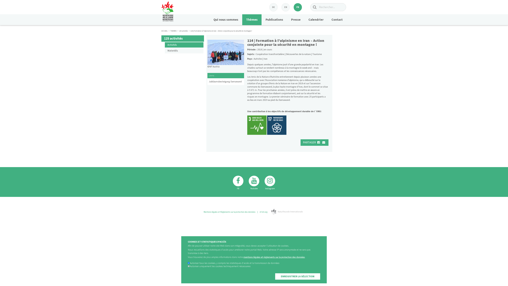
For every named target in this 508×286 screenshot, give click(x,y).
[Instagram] (270, 181)
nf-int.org (263, 212)
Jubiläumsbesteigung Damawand (225, 81)
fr (297, 7)
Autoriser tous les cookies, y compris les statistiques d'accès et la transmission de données (234, 263)
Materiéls (172, 51)
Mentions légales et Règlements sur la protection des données (229, 212)
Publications (274, 19)
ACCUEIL (164, 31)
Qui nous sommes (226, 19)
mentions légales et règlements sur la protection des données (274, 257)
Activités (172, 45)
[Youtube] (254, 181)
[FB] (238, 181)
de (273, 7)
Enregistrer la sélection (297, 276)
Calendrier (316, 19)
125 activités (183, 31)
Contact (337, 19)
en (285, 7)
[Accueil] (167, 11)
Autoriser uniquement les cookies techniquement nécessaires (220, 266)
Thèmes (252, 19)
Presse (296, 19)
